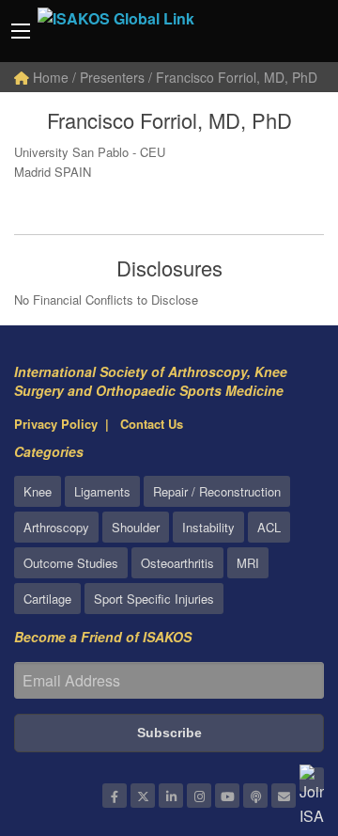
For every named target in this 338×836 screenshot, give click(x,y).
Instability (208, 527)
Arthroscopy (56, 527)
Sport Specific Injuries (154, 598)
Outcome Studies (70, 563)
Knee (37, 491)
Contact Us (151, 424)
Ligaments (102, 491)
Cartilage (47, 598)
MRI (248, 563)
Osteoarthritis (177, 563)
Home (49, 77)
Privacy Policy (56, 424)
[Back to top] (277, 718)
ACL (269, 527)
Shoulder (136, 527)
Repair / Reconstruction (217, 491)
